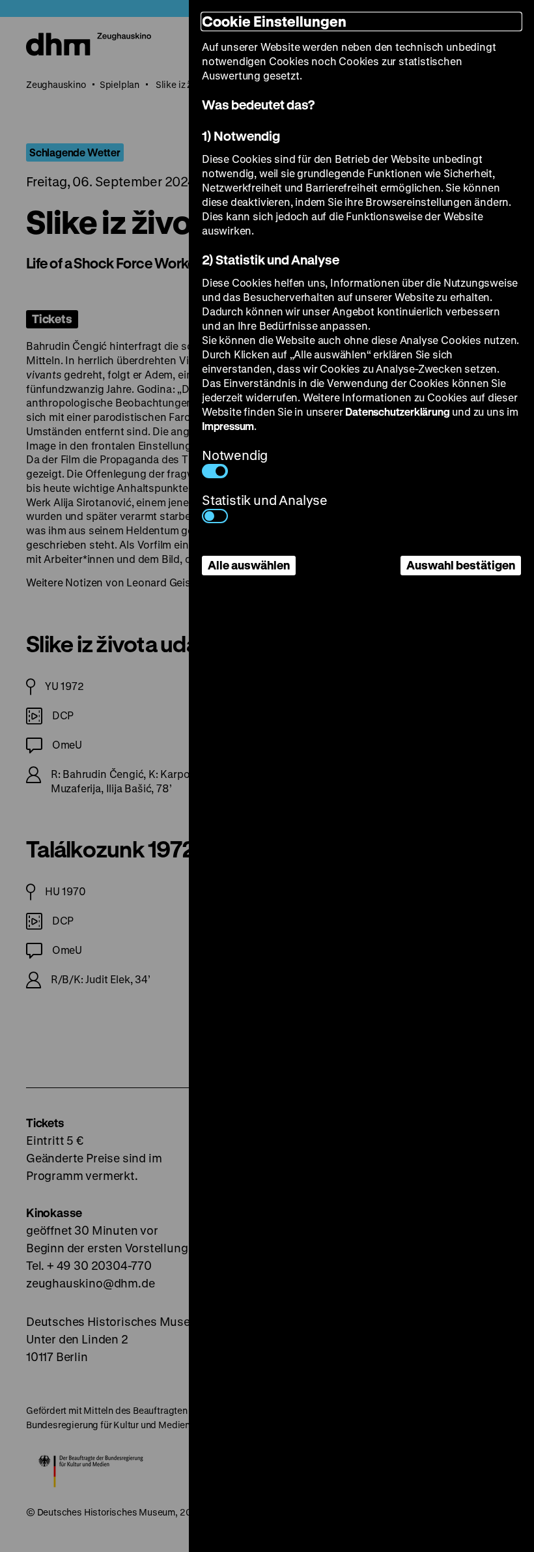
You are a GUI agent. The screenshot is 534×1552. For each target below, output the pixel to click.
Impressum (228, 426)
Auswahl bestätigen (460, 564)
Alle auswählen (249, 564)
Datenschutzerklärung (397, 411)
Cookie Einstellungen (274, 21)
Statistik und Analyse (265, 500)
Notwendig (235, 455)
